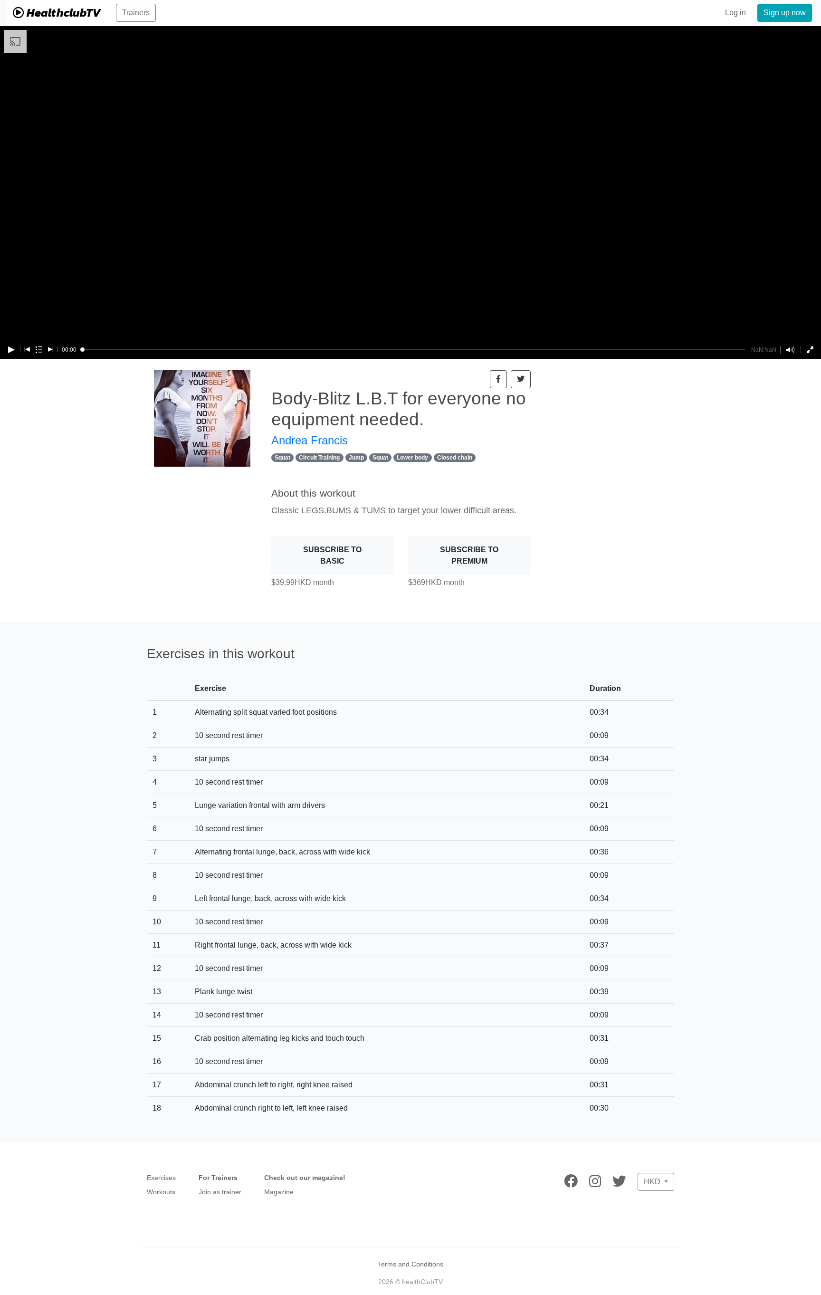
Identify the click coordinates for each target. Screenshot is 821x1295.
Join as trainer (220, 1192)
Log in (735, 13)
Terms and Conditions (410, 1264)
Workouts (161, 1192)
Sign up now (785, 13)
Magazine (279, 1192)
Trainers (136, 13)
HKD (653, 1182)
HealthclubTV (62, 12)
